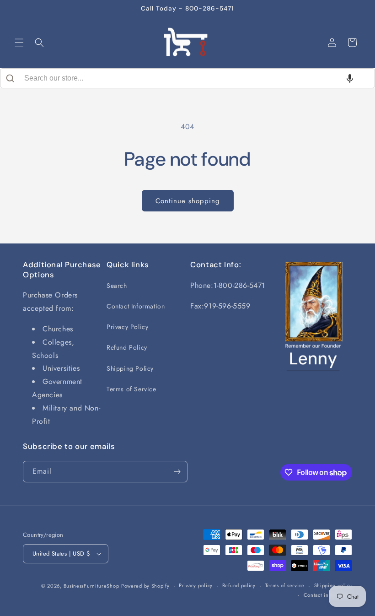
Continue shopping (187, 201)
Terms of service (285, 585)
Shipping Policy (130, 368)
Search (117, 285)
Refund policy (239, 585)
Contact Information (136, 306)
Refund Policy (127, 347)
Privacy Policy (127, 326)
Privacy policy (196, 585)
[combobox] (187, 78)
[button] (19, 42)
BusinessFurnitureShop (91, 585)
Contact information (328, 595)
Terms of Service (131, 389)
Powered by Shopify (145, 585)
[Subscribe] (177, 471)
